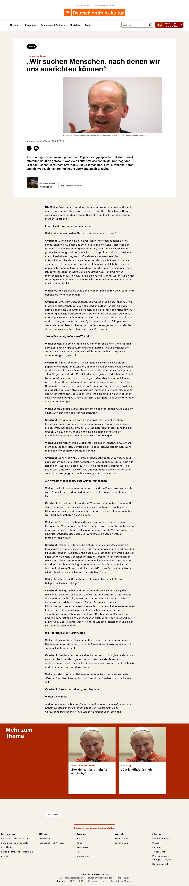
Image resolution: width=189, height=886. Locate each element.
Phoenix (92, 881)
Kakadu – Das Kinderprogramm (17, 851)
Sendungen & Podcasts (53, 25)
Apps (79, 842)
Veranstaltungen (85, 856)
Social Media (121, 842)
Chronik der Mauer (121, 881)
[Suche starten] (150, 24)
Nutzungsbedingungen (100, 877)
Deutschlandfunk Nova (104, 5)
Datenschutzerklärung (71, 877)
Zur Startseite (53, 814)
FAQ (79, 838)
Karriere (156, 847)
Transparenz (158, 851)
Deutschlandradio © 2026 (94, 874)
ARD (72, 881)
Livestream (45, 838)
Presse (155, 842)
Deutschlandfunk (82, 5)
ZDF (81, 881)
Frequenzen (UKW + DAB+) (52, 842)
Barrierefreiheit (160, 863)
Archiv (88, 25)
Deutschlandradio (161, 838)
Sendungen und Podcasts (14, 842)
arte (104, 881)
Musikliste (75, 25)
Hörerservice (121, 838)
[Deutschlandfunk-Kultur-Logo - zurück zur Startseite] (94, 12)
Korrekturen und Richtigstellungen (161, 858)
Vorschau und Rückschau (14, 838)
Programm (30, 25)
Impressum (123, 877)
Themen (14, 25)
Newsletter (82, 847)
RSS (79, 851)
